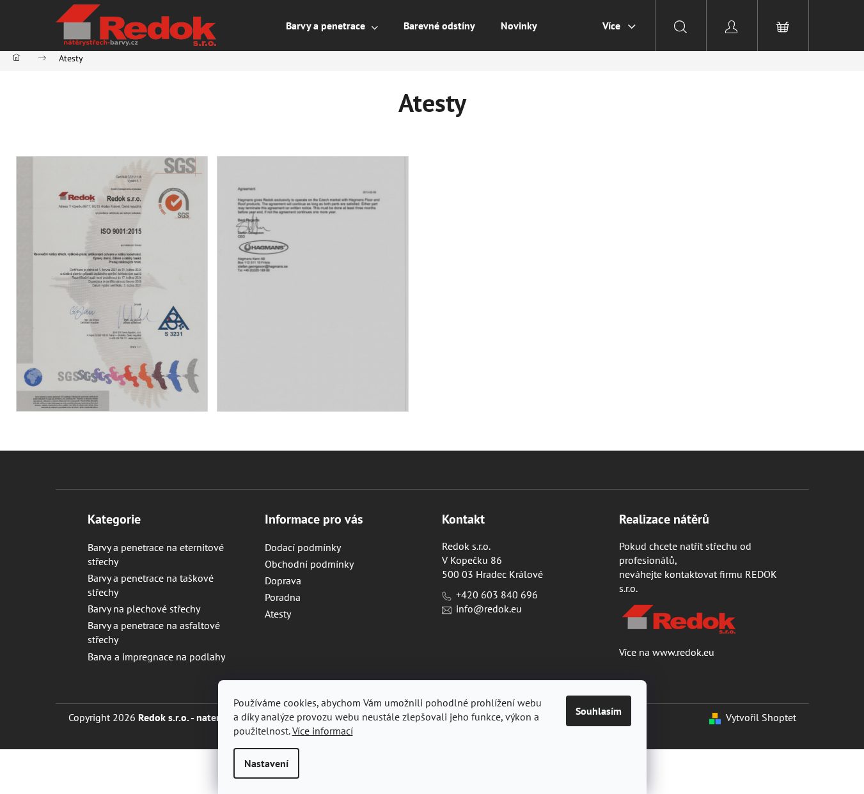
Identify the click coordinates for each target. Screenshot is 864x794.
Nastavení (266, 763)
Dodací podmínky (303, 547)
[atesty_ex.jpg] (312, 282)
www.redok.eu (683, 652)
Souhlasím (599, 710)
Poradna (283, 597)
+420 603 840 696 (497, 594)
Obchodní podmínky (309, 563)
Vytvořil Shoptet (761, 717)
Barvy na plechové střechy (144, 608)
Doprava (283, 580)
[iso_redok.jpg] (112, 282)
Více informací (322, 730)
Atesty (278, 613)
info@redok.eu (489, 608)
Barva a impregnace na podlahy (156, 656)
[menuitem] (332, 25)
